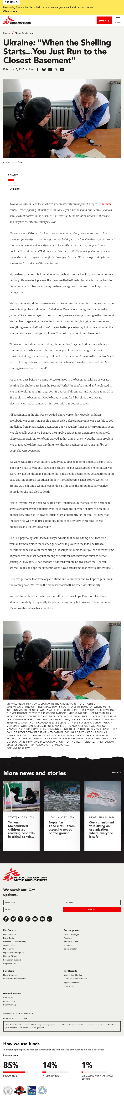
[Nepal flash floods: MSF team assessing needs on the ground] (62, 816)
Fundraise (68, 938)
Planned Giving (9, 956)
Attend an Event (71, 941)
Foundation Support (12, 960)
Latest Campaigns (71, 934)
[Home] (32, 20)
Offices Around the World (14, 978)
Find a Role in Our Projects (75, 978)
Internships (68, 986)
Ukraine (15, 188)
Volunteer (68, 945)
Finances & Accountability (14, 941)
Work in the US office (73, 975)
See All (115, 772)
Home (6, 32)
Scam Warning (9, 1005)
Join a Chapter (70, 949)
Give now (9, 11)
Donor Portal (8, 938)
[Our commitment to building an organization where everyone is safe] (102, 816)
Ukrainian (105, 204)
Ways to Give (9, 945)
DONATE (104, 20)
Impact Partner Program (13, 952)
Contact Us (8, 997)
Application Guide (72, 982)
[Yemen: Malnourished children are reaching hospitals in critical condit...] (21, 816)
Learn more (9, 1055)
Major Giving (8, 949)
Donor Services (9, 934)
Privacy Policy (9, 1001)
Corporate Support (11, 963)
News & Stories (24, 32)
